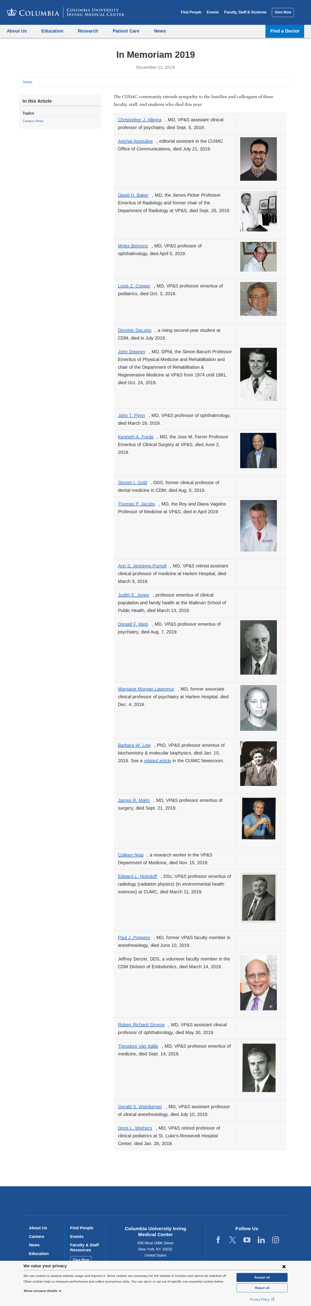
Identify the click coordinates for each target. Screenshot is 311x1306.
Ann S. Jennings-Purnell (144, 565)
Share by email (289, 82)
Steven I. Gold (134, 482)
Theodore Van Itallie (140, 1046)
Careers (36, 1236)
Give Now (283, 12)
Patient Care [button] (126, 30)
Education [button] (52, 30)
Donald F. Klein (135, 624)
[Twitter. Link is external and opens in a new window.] (232, 1240)
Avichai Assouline (137, 141)
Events (213, 12)
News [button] (160, 30)
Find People (191, 12)
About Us (38, 1228)
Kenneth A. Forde (137, 436)
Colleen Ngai (132, 854)
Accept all (262, 1277)
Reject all (262, 1288)
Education (39, 1253)
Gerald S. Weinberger (142, 1106)
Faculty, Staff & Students (245, 12)
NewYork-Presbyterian (188, 1201)
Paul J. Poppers (136, 937)
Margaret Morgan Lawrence (148, 688)
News (27, 82)
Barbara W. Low (136, 745)
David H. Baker (135, 195)
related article (157, 760)
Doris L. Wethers (137, 1128)
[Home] (66, 12)
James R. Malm (135, 800)
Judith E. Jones (135, 594)
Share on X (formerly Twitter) (274, 82)
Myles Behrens (135, 245)
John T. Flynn (133, 415)
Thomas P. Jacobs (138, 503)
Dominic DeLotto (136, 330)
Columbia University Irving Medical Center (126, 1200)
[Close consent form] (284, 1266)
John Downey (133, 351)
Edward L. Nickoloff (139, 876)
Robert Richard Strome (143, 1024)
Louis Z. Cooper (136, 285)
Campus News (33, 121)
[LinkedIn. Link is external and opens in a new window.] (261, 1240)
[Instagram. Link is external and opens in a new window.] (275, 1240)
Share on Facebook (267, 82)
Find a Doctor (285, 30)
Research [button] (88, 30)
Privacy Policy (260, 1299)
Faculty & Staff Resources (84, 1247)
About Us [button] (17, 30)
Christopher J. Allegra (141, 119)
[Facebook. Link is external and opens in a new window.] (218, 1240)
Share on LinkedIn (281, 82)
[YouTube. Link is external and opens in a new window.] (247, 1240)
